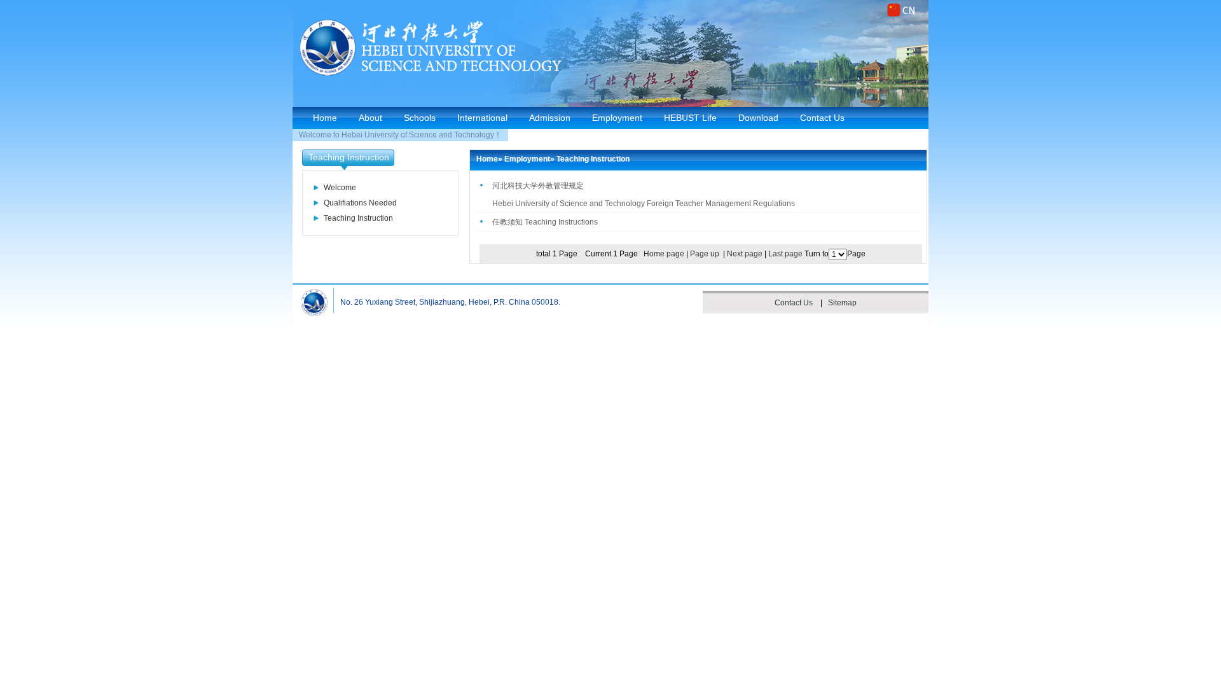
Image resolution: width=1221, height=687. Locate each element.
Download (758, 118)
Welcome (340, 187)
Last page (785, 253)
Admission (549, 118)
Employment (617, 118)
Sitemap (842, 302)
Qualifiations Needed (360, 202)
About (370, 118)
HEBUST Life (690, 118)
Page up (704, 253)
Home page (664, 253)
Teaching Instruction (358, 218)
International (482, 118)
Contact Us (822, 118)
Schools (420, 118)
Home (325, 118)
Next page (744, 253)
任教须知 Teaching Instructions (545, 222)
